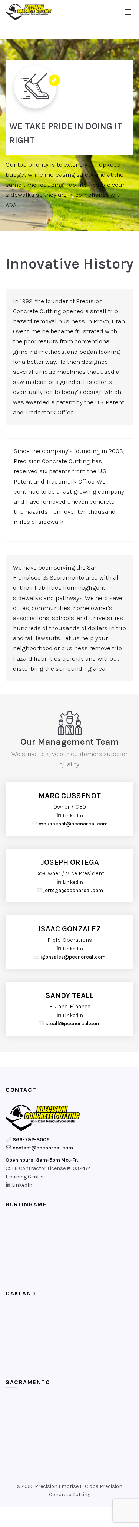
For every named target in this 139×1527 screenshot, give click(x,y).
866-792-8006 (30, 1139)
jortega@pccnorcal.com (72, 890)
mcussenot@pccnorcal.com (72, 824)
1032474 (81, 1168)
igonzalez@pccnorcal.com (72, 957)
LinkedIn (73, 815)
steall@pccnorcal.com (72, 1023)
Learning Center (25, 1177)
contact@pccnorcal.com (42, 1148)
